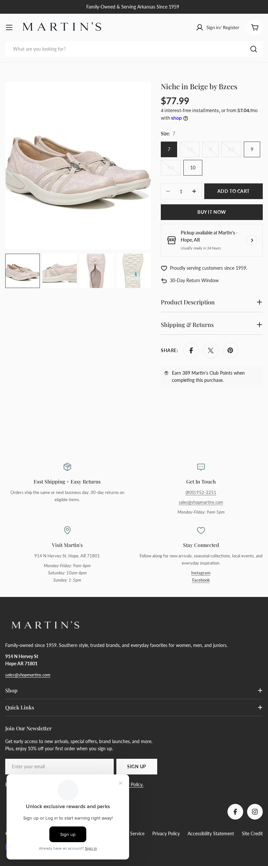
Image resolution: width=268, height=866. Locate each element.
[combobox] (134, 49)
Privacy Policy (166, 833)
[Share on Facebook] (191, 350)
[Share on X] (211, 350)
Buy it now (211, 212)
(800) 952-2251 (201, 492)
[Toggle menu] (9, 27)
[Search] (254, 49)
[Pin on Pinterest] (230, 350)
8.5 (234, 151)
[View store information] (252, 240)
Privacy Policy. (129, 784)
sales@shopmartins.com (201, 502)
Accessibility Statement (211, 833)
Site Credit (252, 833)
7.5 (193, 151)
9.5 (174, 170)
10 (192, 167)
